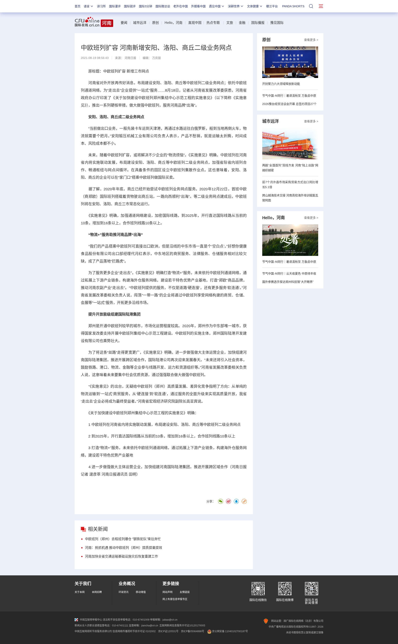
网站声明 (167, 592)
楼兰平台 (272, 6)
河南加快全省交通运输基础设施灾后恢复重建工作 (121, 556)
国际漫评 (115, 6)
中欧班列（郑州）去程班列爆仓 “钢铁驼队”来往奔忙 (123, 539)
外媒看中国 (198, 6)
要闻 (124, 22)
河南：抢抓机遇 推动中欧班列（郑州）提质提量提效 (123, 547)
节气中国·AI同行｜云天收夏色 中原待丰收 (289, 273)
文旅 (229, 22)
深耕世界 (234, 6)
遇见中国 (215, 6)
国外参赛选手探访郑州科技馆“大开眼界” (288, 281)
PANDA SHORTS (293, 6)
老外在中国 (180, 6)
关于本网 (80, 592)
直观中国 (194, 22)
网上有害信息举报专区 (175, 599)
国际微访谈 (162, 6)
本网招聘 (97, 592)
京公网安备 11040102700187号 (229, 631)
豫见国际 (277, 22)
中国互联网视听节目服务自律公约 (93, 631)
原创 (155, 22)
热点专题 (213, 22)
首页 (77, 6)
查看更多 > (311, 39)
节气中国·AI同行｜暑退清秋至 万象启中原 (289, 95)
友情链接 (185, 592)
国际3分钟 (145, 6)
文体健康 (253, 6)
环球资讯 (124, 592)
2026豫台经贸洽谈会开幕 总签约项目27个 (289, 104)
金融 (242, 22)
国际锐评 (130, 6)
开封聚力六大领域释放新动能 (281, 83)
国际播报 (258, 22)
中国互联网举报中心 (91, 619)
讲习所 (101, 6)
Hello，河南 (173, 22)
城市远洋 (139, 22)
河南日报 (130, 58)
